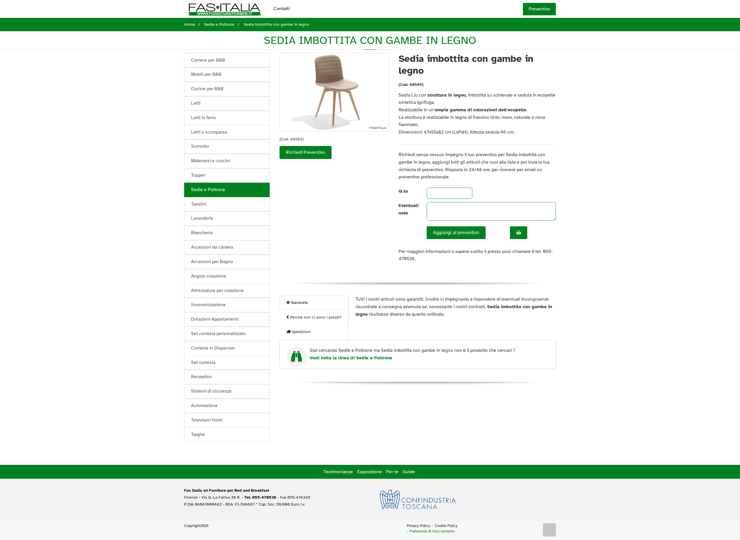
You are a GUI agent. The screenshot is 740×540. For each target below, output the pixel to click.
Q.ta (403, 191)
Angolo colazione (208, 276)
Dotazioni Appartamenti (214, 319)
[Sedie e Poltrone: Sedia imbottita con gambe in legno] (334, 92)
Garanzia (299, 302)
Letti (195, 103)
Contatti (281, 9)
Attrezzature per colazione (217, 290)
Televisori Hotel (207, 420)
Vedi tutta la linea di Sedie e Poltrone (351, 358)
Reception (201, 377)
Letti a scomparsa (209, 132)
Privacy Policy (418, 526)
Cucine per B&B (207, 89)
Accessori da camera (212, 247)
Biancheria (201, 233)
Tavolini (198, 204)
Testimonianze (338, 472)
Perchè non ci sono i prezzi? (315, 317)
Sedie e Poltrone (208, 190)
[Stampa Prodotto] (518, 232)
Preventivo (539, 9)
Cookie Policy (446, 526)
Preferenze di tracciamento (431, 531)
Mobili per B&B (206, 74)
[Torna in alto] (549, 530)
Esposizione (369, 472)
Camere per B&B (208, 60)
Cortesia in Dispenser (213, 348)
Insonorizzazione (208, 305)
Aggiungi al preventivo (456, 232)
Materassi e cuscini (210, 161)
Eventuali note (408, 209)
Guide (409, 472)
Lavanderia (202, 218)
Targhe (198, 434)
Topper (198, 175)
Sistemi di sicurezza (211, 391)
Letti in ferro (203, 118)
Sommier (200, 146)
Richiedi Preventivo (305, 152)
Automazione (204, 405)
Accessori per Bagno (212, 262)
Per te (392, 472)
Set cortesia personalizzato (218, 333)
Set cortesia (203, 362)
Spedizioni (301, 331)
